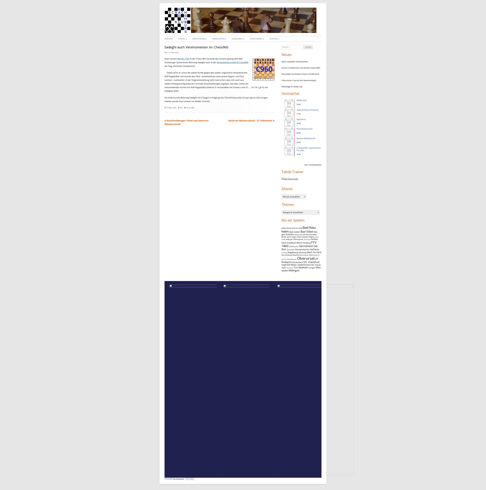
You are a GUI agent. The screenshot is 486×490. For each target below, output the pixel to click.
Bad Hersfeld (297, 228)
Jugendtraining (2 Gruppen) (308, 110)
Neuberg (296, 255)
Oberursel (306, 258)
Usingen (312, 267)
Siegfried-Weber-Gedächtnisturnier (298, 265)
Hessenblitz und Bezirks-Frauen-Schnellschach (300, 74)
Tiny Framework (178, 479)
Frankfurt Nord (294, 242)
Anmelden (189, 479)
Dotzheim (307, 239)
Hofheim (314, 249)
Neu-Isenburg (286, 255)
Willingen (294, 270)
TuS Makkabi (301, 267)
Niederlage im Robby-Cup (291, 86)
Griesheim (291, 249)
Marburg (302, 252)
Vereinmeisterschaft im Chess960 (232, 62)
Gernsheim (306, 246)
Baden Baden (286, 228)
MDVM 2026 (301, 100)
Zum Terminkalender (312, 165)
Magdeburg (293, 252)
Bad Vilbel (307, 231)
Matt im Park (314, 252)
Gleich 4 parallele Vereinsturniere (294, 61)
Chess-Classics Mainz (305, 237)
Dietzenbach (298, 239)
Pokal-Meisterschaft (304, 129)
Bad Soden (294, 231)
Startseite (169, 39)
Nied (311, 255)
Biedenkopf (299, 235)
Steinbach (289, 268)
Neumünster (304, 255)
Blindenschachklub (310, 235)
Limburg (284, 253)
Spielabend (301, 119)
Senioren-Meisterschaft (306, 138)
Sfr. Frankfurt (311, 262)
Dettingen (289, 239)
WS (166, 52)
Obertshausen (291, 259)
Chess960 (190, 108)
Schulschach (297, 262)
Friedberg (306, 243)
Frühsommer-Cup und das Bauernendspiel (298, 80)
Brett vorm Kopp (288, 237)
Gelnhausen (294, 246)
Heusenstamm (302, 249)
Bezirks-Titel (183, 58)
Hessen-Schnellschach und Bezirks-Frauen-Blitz (300, 68)
